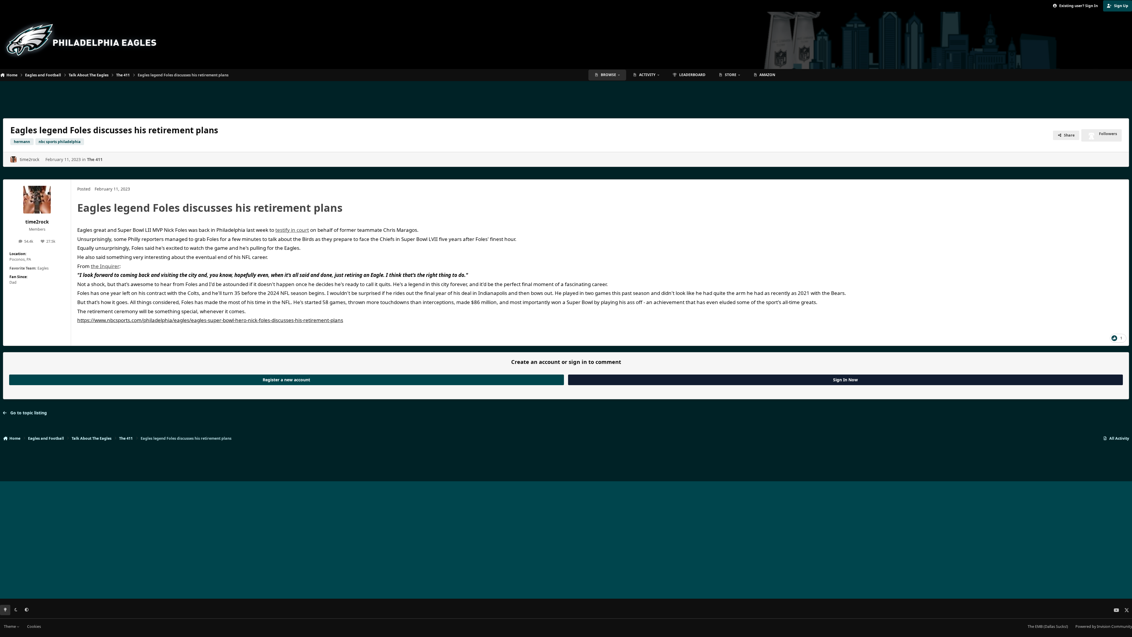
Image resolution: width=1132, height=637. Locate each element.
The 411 (95, 159)
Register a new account (286, 379)
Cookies (34, 626)
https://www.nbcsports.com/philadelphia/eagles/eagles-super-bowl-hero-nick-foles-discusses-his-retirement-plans (210, 320)
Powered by (1103, 626)
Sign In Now (845, 379)
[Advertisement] (566, 97)
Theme (10, 626)
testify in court (292, 229)
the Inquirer (105, 266)
